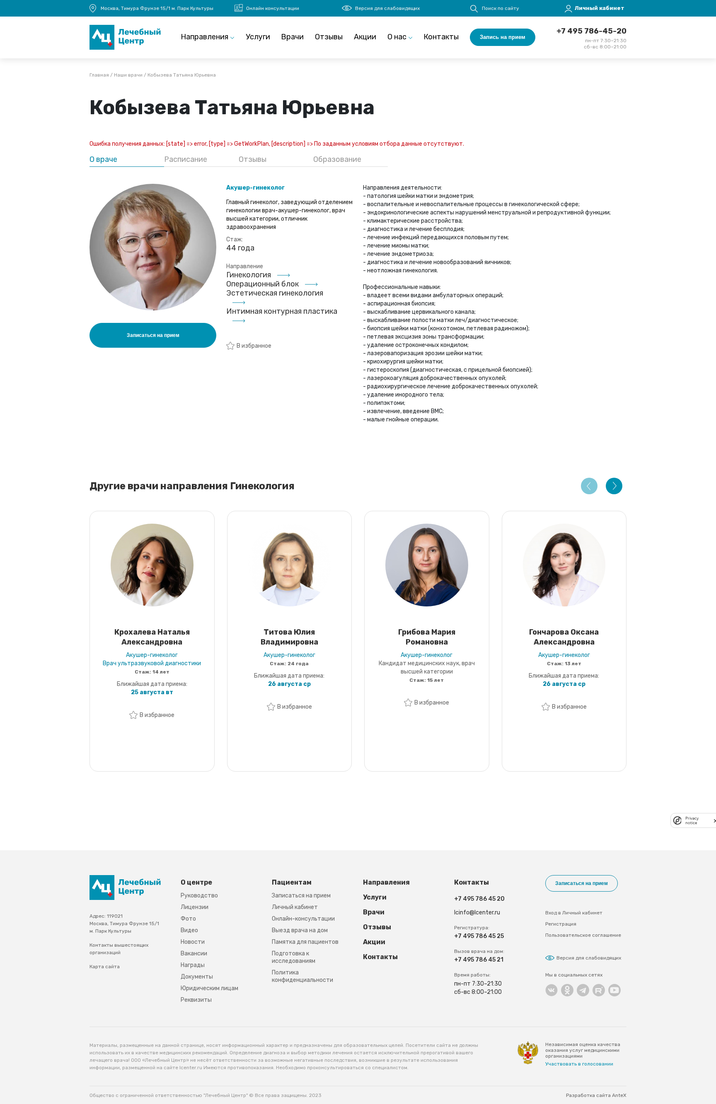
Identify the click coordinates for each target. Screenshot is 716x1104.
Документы (197, 976)
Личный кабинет (295, 907)
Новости (193, 941)
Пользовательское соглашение (583, 935)
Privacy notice (692, 820)
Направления (204, 36)
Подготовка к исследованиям (293, 957)
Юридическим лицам (209, 988)
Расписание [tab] (185, 159)
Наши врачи (128, 75)
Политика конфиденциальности (302, 976)
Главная (99, 75)
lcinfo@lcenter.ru (477, 912)
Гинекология (248, 274)
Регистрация (560, 924)
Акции (365, 36)
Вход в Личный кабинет (573, 913)
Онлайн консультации (272, 8)
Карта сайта (105, 966)
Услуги (258, 36)
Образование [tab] (337, 159)
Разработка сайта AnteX (596, 1095)
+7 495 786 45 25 (479, 936)
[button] (589, 486)
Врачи (292, 36)
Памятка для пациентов (305, 941)
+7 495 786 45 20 (479, 898)
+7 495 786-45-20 (591, 31)
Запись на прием (502, 37)
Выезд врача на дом (300, 930)
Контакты (441, 36)
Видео (189, 930)
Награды (193, 965)
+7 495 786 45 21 (478, 959)
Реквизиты (196, 999)
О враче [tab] (103, 159)
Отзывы (329, 36)
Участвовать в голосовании (579, 1064)
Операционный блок (262, 284)
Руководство (199, 895)
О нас (396, 36)
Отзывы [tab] (252, 159)
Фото (188, 918)
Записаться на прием (301, 895)
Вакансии (194, 953)
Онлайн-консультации (303, 918)
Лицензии (194, 907)
